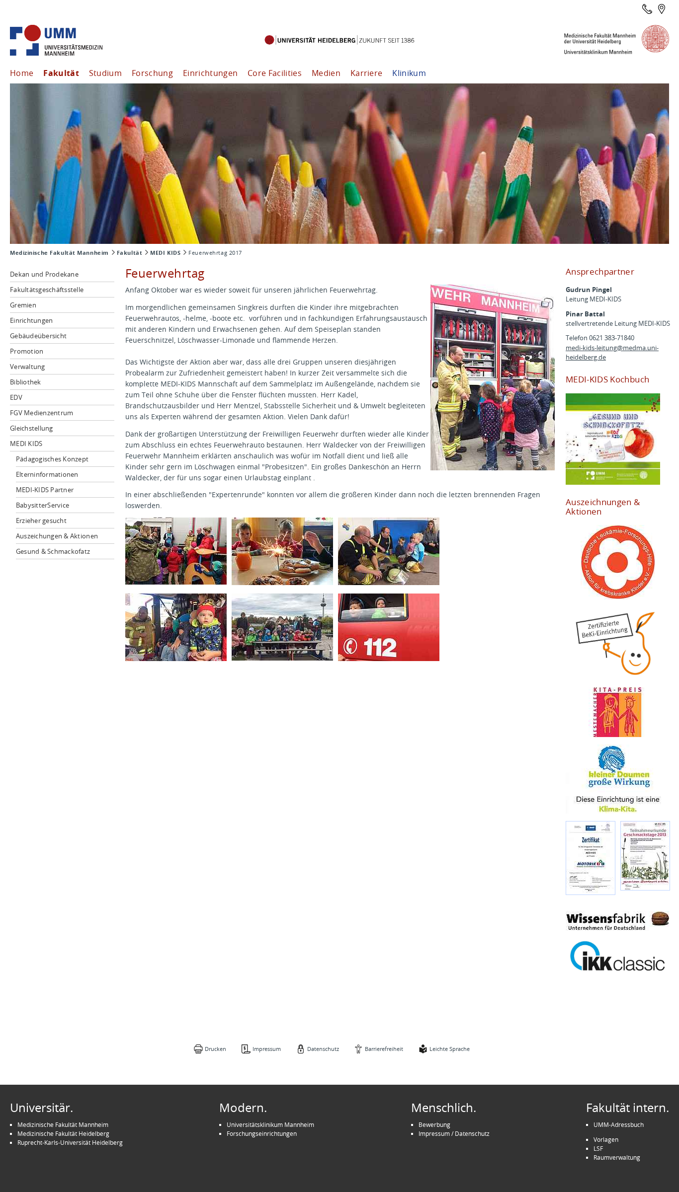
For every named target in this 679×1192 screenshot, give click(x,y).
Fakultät (61, 73)
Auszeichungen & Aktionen (57, 535)
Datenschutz (323, 1048)
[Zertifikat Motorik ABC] (590, 858)
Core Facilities (275, 73)
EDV (16, 397)
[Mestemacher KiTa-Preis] (618, 712)
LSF (598, 1148)
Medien (326, 73)
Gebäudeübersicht (38, 335)
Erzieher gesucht (41, 520)
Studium (105, 73)
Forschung (152, 73)
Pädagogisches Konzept (52, 458)
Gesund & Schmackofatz (53, 551)
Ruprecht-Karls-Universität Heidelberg (70, 1142)
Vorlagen (606, 1139)
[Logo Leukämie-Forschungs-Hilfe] (618, 562)
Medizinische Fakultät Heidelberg (63, 1133)
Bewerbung (434, 1124)
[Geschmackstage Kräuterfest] (645, 856)
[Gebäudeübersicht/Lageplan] (662, 9)
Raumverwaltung (617, 1157)
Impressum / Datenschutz (454, 1133)
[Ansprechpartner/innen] (647, 9)
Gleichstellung (31, 428)
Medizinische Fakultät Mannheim (59, 253)
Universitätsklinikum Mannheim (270, 1124)
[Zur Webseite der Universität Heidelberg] (339, 40)
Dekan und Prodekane (44, 274)
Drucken (215, 1048)
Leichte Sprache (449, 1048)
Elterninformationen (47, 474)
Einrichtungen (210, 73)
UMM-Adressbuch (619, 1124)
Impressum (267, 1048)
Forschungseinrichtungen (262, 1133)
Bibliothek (25, 381)
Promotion (26, 351)
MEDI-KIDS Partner (45, 489)
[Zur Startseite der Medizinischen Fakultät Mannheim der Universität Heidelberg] (69, 40)
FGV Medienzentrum (41, 412)
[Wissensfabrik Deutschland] (618, 921)
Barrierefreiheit (384, 1048)
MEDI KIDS (165, 253)
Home (21, 73)
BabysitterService (42, 505)
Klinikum (409, 73)
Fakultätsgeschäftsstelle (47, 289)
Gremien (23, 304)
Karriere (366, 73)
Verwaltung (27, 366)
